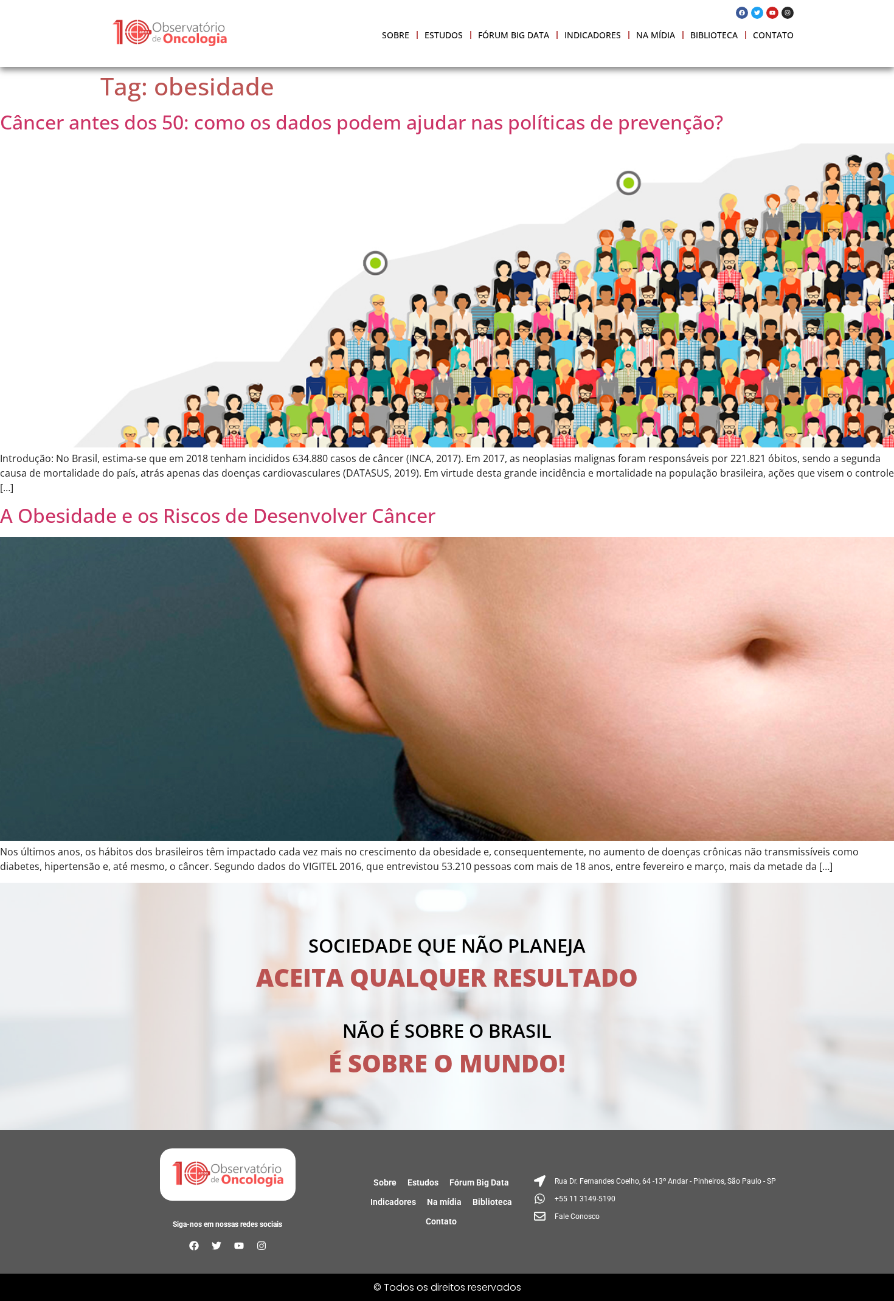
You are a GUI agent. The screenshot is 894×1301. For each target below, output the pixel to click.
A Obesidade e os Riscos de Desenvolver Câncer (217, 515)
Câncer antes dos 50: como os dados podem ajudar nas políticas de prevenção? (361, 122)
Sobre (395, 35)
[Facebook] (742, 13)
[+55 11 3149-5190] (656, 1198)
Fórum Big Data (513, 35)
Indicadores (592, 35)
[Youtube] (772, 13)
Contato (773, 35)
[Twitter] (757, 13)
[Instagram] (787, 13)
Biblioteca (714, 35)
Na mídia (655, 35)
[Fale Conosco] (656, 1216)
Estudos (443, 35)
